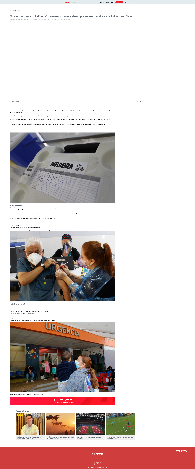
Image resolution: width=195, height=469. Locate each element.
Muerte (11, 394)
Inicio (11, 10)
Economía (107, 2)
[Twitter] (137, 102)
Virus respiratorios (35, 394)
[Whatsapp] (132, 102)
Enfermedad (28, 394)
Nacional (102, 2)
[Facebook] (135, 102)
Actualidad (15, 10)
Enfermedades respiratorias (19, 394)
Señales (119, 2)
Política (111, 2)
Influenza (42, 394)
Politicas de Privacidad (97, 464)
